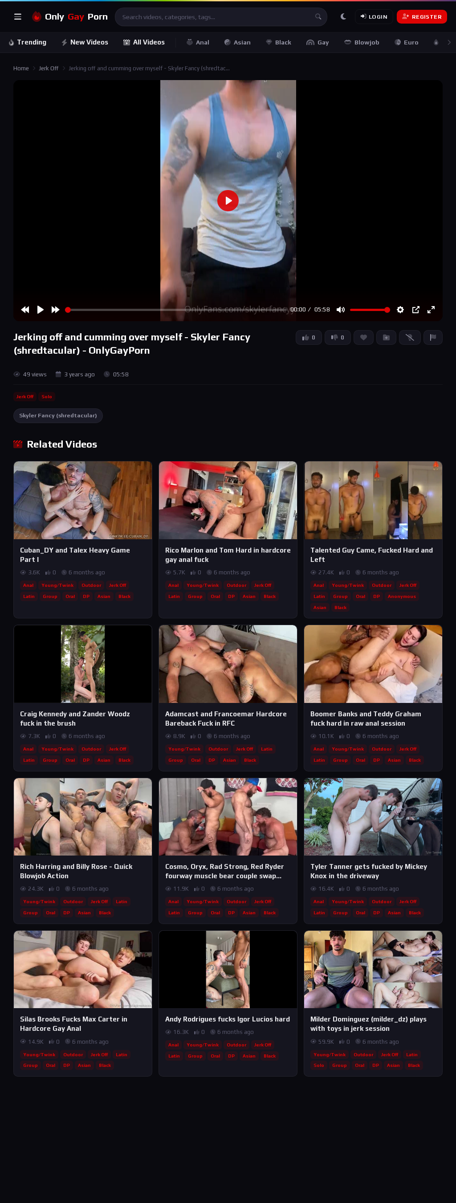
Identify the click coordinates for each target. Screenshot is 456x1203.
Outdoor (91, 585)
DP (86, 596)
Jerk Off (49, 68)
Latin (29, 596)
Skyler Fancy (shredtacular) (58, 415)
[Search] (318, 16)
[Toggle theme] (343, 17)
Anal (202, 42)
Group (50, 596)
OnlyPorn (76, 16)
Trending (31, 42)
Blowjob (366, 42)
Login (378, 16)
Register (427, 16)
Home (21, 68)
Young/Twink (57, 585)
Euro (411, 42)
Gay (323, 42)
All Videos (149, 42)
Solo (46, 396)
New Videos (89, 42)
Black (283, 42)
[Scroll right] (449, 42)
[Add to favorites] (145, 472)
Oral (70, 596)
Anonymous (402, 596)
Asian (242, 42)
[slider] (176, 310)
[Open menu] (18, 17)
